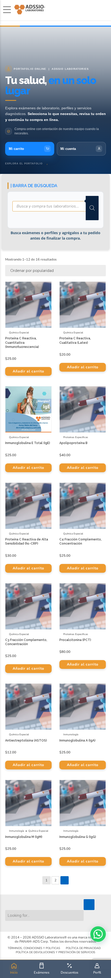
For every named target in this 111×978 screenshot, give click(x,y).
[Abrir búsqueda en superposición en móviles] (55, 208)
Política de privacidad (83, 948)
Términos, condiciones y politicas (34, 948)
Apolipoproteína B (73, 443)
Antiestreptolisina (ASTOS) (26, 740)
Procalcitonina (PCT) (75, 640)
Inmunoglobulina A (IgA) (77, 740)
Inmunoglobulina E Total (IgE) (27, 443)
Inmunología (70, 734)
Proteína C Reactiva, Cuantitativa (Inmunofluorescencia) (22, 342)
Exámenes (41, 972)
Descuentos (69, 972)
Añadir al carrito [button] (28, 371)
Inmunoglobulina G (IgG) (77, 837)
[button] (98, 934)
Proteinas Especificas (75, 437)
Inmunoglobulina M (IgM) (23, 837)
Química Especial (19, 332)
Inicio (14, 972)
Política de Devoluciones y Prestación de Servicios (55, 952)
